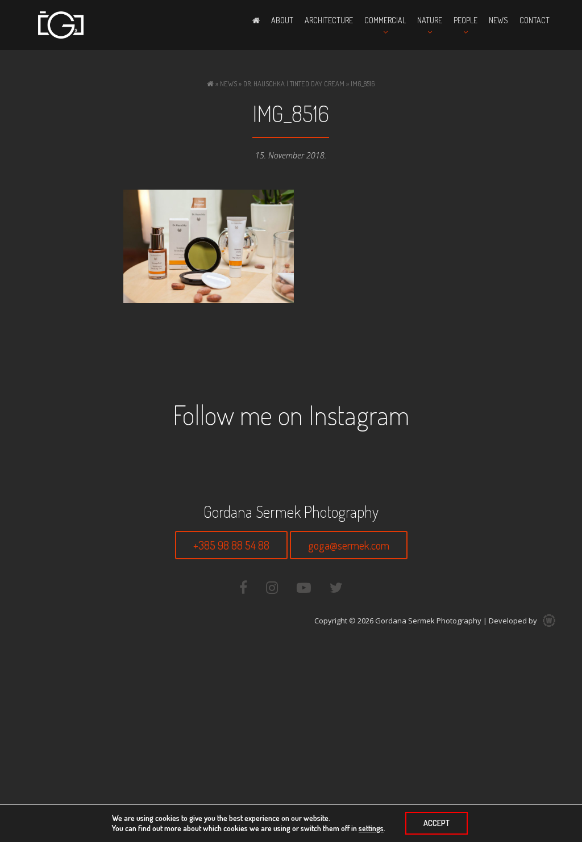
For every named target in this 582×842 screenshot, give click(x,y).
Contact (534, 20)
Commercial (385, 20)
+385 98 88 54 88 (231, 545)
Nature (429, 20)
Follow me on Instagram (291, 414)
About (282, 20)
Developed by (514, 620)
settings (371, 828)
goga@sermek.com (348, 545)
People (465, 20)
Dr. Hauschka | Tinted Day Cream (293, 83)
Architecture (329, 20)
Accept (436, 823)
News (498, 20)
